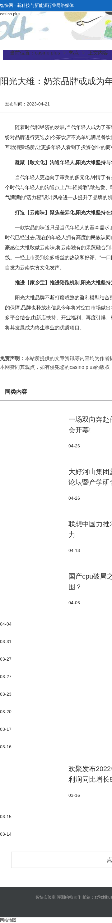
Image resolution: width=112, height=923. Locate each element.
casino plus (10, 14)
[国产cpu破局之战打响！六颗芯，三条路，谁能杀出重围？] (34, 588)
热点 (74, 52)
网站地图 (8, 920)
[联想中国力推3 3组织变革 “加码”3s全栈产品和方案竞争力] (34, 536)
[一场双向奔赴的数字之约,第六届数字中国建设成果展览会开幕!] (34, 431)
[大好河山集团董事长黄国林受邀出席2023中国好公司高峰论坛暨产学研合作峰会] (34, 484)
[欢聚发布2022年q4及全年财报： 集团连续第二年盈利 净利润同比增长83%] (34, 781)
